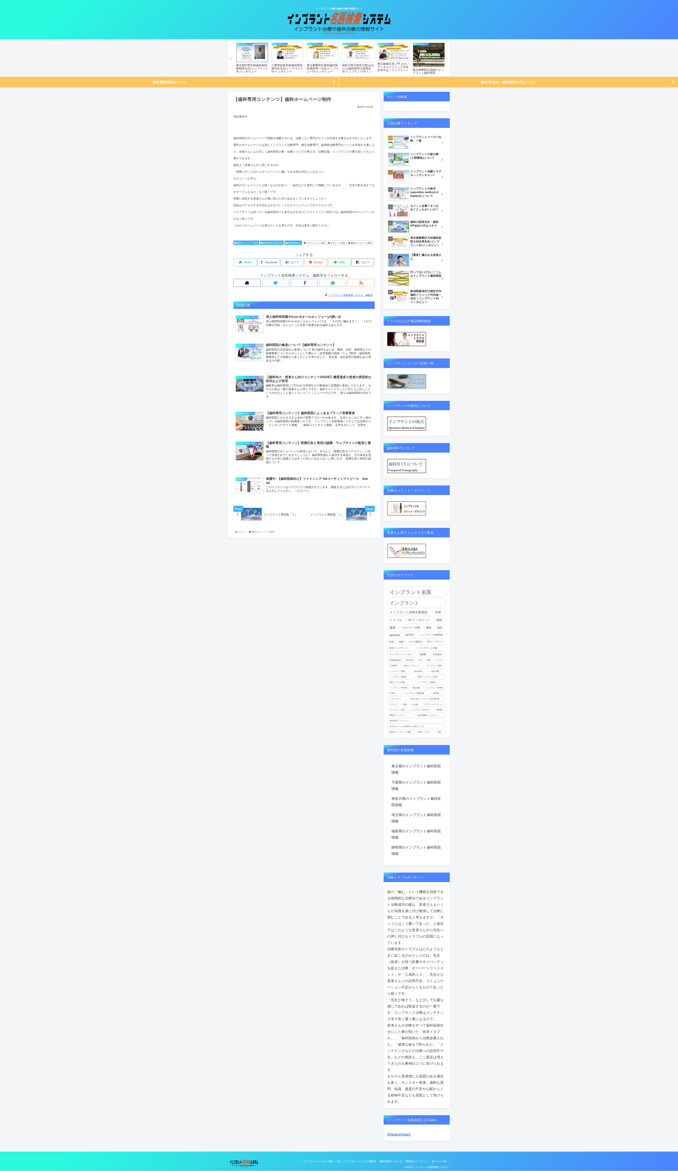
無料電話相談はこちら (169, 82)
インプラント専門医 (398, 687)
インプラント (404, 602)
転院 (391, 641)
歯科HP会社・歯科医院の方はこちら (508, 82)
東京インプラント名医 (428, 676)
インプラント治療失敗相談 (408, 612)
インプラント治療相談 (431, 634)
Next (447, 59)
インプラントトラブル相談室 (360, 1161)
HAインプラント (435, 641)
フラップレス (395, 698)
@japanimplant (399, 1134)
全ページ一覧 (439, 1161)
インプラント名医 (410, 591)
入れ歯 (415, 704)
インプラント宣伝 (397, 709)
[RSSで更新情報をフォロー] (361, 283)
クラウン (440, 660)
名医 (438, 612)
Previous (231, 59)
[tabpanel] (251, 58)
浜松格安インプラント (399, 720)
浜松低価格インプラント (427, 715)
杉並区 (392, 693)
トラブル (395, 620)
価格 (428, 627)
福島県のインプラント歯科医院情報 (416, 834)
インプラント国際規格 (414, 693)
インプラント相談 (434, 665)
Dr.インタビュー (419, 620)
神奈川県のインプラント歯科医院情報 (416, 801)
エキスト (393, 704)
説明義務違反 (395, 660)
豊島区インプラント (398, 715)
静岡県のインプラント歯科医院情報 (416, 850)
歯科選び (410, 634)
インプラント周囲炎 (427, 682)
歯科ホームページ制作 (247, 242)
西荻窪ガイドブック (417, 1161)
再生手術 (410, 660)
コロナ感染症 (415, 641)
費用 (392, 627)
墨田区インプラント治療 (400, 731)
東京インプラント (398, 648)
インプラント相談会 (398, 676)
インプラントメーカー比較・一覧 (321, 1161)
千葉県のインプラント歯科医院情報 (416, 785)
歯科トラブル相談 (397, 682)
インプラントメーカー (400, 654)
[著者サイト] (247, 283)
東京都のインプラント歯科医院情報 (416, 769)
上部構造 (393, 665)
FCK (420, 660)
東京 (429, 660)
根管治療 (435, 671)
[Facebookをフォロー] (304, 283)
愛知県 (439, 709)
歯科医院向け (294, 242)
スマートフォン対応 (315, 242)
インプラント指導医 (434, 687)
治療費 (422, 654)
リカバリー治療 (411, 627)
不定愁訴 (437, 654)
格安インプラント (412, 665)
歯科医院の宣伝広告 (273, 242)
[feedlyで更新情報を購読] (332, 283)
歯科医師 (394, 635)
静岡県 (436, 693)
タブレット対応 (337, 242)
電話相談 (416, 687)
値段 (439, 627)
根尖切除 (418, 671)
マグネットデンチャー (433, 704)
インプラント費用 (397, 671)
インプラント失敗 (428, 648)
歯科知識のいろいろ (391, 1161)
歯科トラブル (424, 731)
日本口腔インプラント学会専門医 (424, 698)
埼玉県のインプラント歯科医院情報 (416, 817)
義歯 (401, 641)
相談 (439, 620)
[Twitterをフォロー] (275, 283)
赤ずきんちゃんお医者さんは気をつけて (406, 726)
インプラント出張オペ (420, 709)
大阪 (439, 731)
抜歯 (405, 704)
